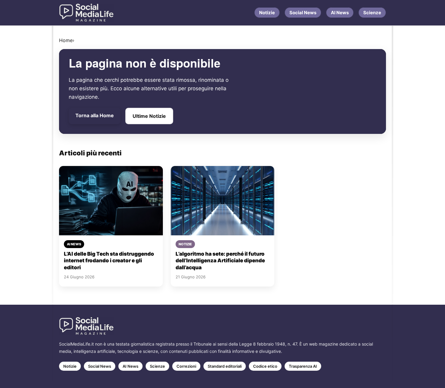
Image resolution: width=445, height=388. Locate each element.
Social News (302, 12)
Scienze (372, 12)
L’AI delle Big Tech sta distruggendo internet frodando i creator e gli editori (109, 260)
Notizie (267, 12)
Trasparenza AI (303, 366)
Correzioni (186, 366)
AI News (340, 12)
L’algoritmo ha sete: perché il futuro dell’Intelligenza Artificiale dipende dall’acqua (220, 260)
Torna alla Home (94, 115)
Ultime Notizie (149, 116)
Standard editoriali (225, 366)
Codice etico (265, 366)
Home (66, 40)
